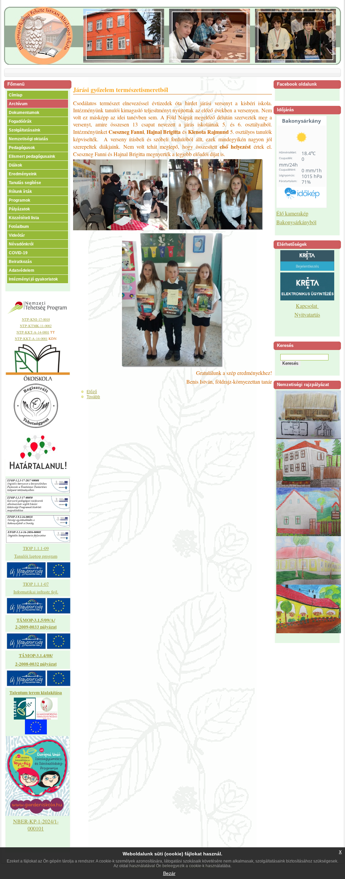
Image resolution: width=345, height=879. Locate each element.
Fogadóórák (20, 121)
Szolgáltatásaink (24, 130)
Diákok (15, 165)
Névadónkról (21, 244)
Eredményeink (23, 174)
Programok (19, 200)
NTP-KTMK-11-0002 (36, 325)
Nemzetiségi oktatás (28, 139)
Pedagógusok (22, 147)
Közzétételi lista (24, 217)
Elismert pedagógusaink (32, 156)
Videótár (17, 235)
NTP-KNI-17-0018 (36, 319)
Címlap (15, 95)
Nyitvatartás (307, 314)
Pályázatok (19, 209)
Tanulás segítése (25, 182)
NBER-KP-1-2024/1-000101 (36, 825)
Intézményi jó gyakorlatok (33, 279)
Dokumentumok (24, 112)
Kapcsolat (307, 305)
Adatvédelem (21, 270)
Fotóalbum (19, 226)
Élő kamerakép (292, 213)
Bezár (169, 873)
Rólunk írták (20, 191)
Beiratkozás (20, 261)
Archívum (18, 103)
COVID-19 (18, 253)
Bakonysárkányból (296, 222)
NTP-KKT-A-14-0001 (33, 332)
